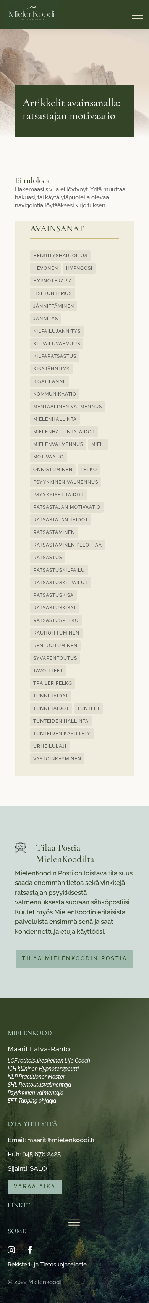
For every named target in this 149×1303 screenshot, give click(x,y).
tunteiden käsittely (62, 733)
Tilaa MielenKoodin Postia (74, 958)
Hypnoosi (79, 268)
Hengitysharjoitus (60, 255)
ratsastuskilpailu (59, 570)
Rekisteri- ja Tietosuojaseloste (47, 1264)
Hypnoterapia (52, 281)
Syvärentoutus (55, 658)
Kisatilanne (49, 381)
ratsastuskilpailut (60, 582)
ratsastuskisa (53, 595)
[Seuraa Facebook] (30, 1250)
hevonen (45, 268)
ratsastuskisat (54, 608)
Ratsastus (47, 557)
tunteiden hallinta (61, 721)
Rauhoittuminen (56, 633)
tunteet (88, 708)
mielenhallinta (55, 419)
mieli (98, 444)
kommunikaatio (54, 394)
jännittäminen (53, 306)
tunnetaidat (50, 696)
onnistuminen (53, 469)
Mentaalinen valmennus (67, 406)
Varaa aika (35, 1186)
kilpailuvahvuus (56, 343)
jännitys (45, 318)
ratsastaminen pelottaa (67, 545)
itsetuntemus (52, 293)
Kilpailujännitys (57, 331)
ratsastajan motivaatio (66, 507)
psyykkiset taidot (58, 494)
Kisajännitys (51, 369)
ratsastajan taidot (60, 519)
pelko (89, 469)
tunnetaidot (51, 708)
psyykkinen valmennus (65, 482)
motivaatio (48, 457)
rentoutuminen (55, 645)
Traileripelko (52, 683)
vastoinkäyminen (57, 758)
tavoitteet (48, 670)
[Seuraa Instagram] (11, 1250)
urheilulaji (49, 746)
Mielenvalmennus (58, 444)
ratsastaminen (54, 532)
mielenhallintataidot (64, 431)
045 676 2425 (41, 1154)
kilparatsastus (54, 356)
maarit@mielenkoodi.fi (60, 1140)
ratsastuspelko (56, 620)
